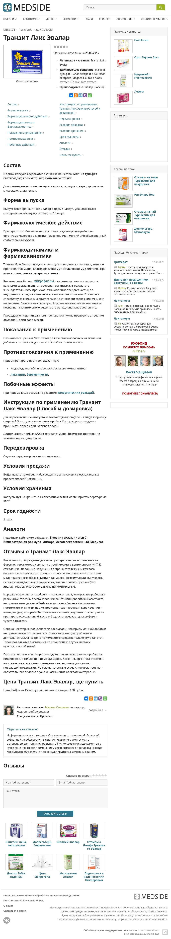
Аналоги (64, 143)
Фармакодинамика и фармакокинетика (21, 124)
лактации (18, 374)
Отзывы (64, 149)
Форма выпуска (18, 110)
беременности (37, 374)
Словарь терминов (153, 19)
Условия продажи (71, 125)
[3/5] (60, 46)
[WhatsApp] (90, 95)
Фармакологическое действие (27, 116)
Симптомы (30, 19)
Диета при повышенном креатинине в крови (131, 281)
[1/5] (54, 46)
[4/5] (63, 46)
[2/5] (57, 46)
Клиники (104, 19)
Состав (12, 104)
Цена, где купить (70, 155)
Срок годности (68, 137)
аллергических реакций (75, 393)
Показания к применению (25, 132)
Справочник (124, 19)
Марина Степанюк (57, 707)
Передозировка (69, 119)
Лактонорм (122, 300)
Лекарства (69, 19)
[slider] (99, 775)
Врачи (89, 19)
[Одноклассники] (76, 95)
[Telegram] (80, 95)
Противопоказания (20, 138)
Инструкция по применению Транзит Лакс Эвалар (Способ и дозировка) (79, 109)
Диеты (50, 19)
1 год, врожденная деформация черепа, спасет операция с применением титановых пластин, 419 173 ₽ (139, 378)
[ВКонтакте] (71, 95)
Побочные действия (21, 144)
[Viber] (85, 95)
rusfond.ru (139, 350)
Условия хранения (71, 131)
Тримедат (121, 262)
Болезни (8, 19)
